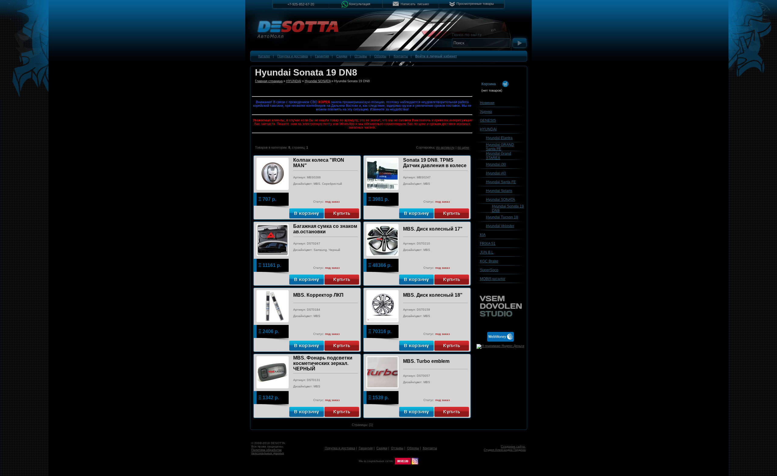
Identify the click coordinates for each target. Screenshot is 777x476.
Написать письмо (415, 4)
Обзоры (380, 56)
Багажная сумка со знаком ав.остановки (325, 229)
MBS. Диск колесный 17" (433, 228)
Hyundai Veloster (500, 226)
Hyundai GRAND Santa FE (500, 147)
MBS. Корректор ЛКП (318, 295)
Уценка (486, 112)
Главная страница (269, 81)
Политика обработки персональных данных (267, 451)
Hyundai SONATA (318, 81)
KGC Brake (489, 261)
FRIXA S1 (488, 243)
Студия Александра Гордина (505, 449)
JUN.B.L (487, 252)
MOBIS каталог (492, 279)
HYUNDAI (293, 81)
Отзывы (361, 56)
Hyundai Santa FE (501, 182)
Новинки (487, 103)
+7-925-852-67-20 (300, 4)
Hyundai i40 (496, 173)
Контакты (401, 56)
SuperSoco (489, 270)
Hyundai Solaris (499, 191)
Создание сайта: (513, 446)
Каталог (264, 56)
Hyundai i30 (496, 164)
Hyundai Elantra (499, 138)
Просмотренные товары (475, 3)
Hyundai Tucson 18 (502, 217)
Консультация (359, 3)
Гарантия (322, 56)
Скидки (341, 56)
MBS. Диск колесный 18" (433, 295)
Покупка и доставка (292, 56)
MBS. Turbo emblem (426, 361)
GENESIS (488, 120)
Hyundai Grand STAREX (498, 155)
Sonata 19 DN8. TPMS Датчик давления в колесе (435, 162)
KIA (483, 235)
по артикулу (445, 147)
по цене (463, 147)
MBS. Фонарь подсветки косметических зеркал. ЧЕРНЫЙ (322, 363)
